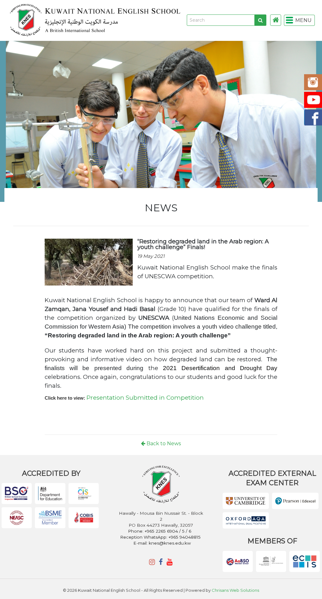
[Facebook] (161, 562)
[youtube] (170, 562)
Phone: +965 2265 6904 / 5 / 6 (160, 531)
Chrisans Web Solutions (235, 590)
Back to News (163, 443)
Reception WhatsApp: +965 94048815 (160, 537)
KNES (146, 20)
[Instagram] (152, 562)
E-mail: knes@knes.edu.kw (162, 543)
